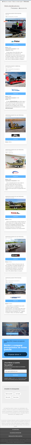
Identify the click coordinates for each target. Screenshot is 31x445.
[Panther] (15, 135)
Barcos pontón (9, 393)
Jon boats (18, 393)
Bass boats (16, 397)
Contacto (15, 44)
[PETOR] (15, 40)
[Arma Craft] (15, 297)
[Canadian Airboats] (15, 212)
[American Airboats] (15, 172)
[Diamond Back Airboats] (15, 255)
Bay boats (8, 397)
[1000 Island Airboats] (15, 89)
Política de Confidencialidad (18, 378)
